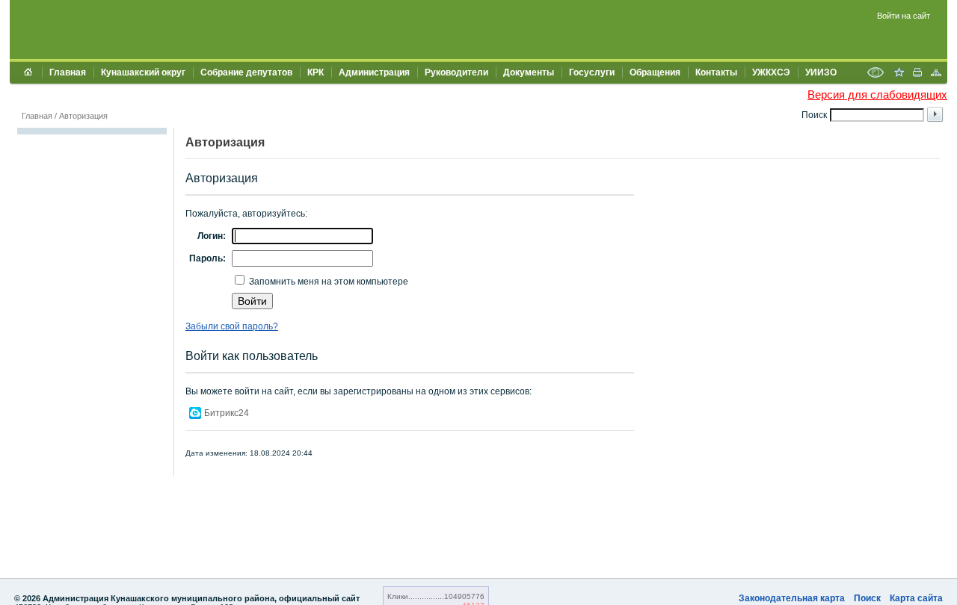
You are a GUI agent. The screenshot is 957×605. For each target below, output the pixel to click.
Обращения (655, 72)
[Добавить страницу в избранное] (898, 74)
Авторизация (83, 115)
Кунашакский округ (143, 72)
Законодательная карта (792, 598)
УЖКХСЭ (771, 72)
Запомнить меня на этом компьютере (327, 281)
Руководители (456, 72)
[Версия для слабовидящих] (875, 74)
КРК (315, 72)
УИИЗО (821, 72)
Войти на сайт (903, 15)
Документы (528, 72)
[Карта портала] (936, 74)
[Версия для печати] (917, 74)
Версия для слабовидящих (877, 94)
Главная (67, 72)
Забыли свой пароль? (231, 326)
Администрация (374, 72)
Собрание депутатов (246, 72)
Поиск (867, 598)
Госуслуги (592, 72)
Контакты (716, 72)
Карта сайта (916, 598)
